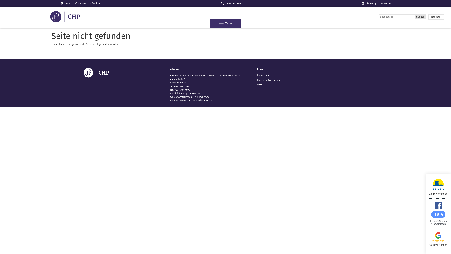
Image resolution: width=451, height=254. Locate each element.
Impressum (263, 75)
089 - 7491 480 (181, 86)
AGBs (259, 84)
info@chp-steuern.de (377, 3)
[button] (436, 17)
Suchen (420, 16)
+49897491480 (233, 3)
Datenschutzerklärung (268, 80)
